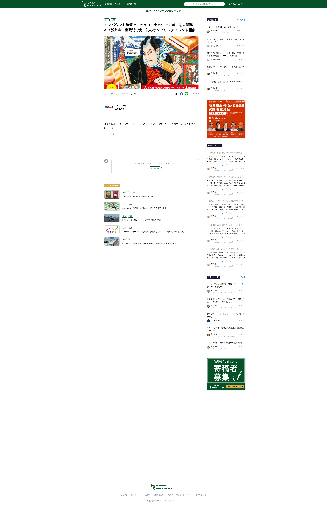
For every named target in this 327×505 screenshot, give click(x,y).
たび (124, 228)
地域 (124, 193)
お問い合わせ (201, 495)
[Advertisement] (151, 145)
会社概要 (124, 495)
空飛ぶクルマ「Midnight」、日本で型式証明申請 (142, 220)
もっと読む (109, 134)
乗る (124, 216)
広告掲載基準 (159, 495)
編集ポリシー (136, 495)
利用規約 (170, 495)
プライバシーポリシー (184, 495)
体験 (130, 240)
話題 (113, 20)
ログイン (241, 4)
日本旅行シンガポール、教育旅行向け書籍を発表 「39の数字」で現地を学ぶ (153, 232)
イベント (132, 193)
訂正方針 (147, 495)
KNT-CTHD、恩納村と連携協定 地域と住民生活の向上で (145, 208)
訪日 (106, 20)
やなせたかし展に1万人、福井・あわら (137, 196)
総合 (124, 204)
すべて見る (241, 20)
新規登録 (232, 4)
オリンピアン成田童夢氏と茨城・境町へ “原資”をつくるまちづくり (149, 243)
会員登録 (155, 168)
